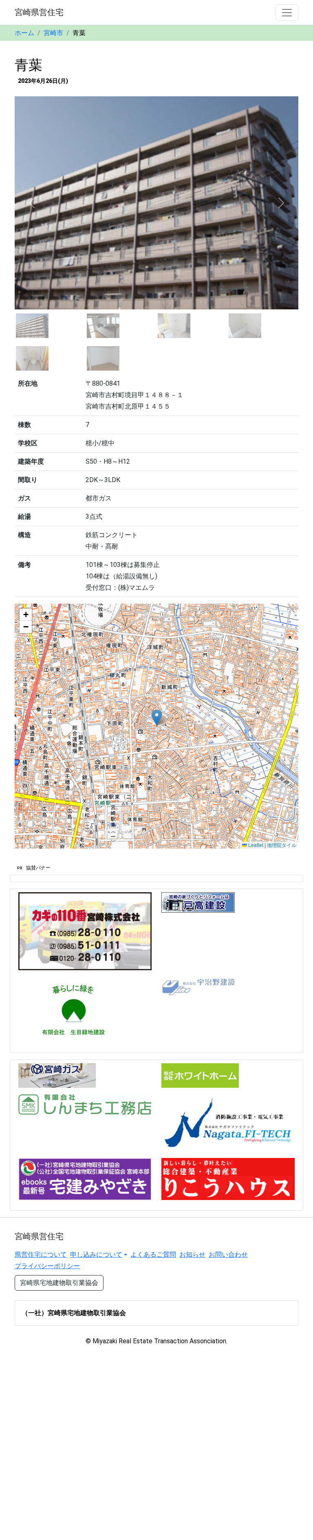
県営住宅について (41, 1254)
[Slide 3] (174, 325)
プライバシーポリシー (47, 1266)
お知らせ (192, 1254)
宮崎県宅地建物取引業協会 (59, 1283)
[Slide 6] (103, 358)
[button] (157, 717)
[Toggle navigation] (287, 12)
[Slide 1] (32, 325)
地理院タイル (281, 844)
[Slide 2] (103, 325)
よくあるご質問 (153, 1254)
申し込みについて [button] (96, 1254)
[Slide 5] (32, 358)
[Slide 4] (245, 325)
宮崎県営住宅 (39, 12)
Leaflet (255, 844)
